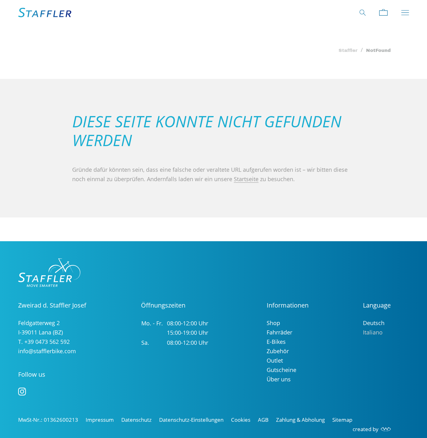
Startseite (246, 179)
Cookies (240, 419)
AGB (263, 419)
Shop (273, 323)
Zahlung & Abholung (300, 419)
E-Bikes (276, 341)
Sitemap (342, 419)
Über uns (279, 379)
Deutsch (373, 323)
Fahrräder (279, 332)
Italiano (373, 332)
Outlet (275, 360)
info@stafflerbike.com (47, 351)
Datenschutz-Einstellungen (191, 419)
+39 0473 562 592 (47, 341)
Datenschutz (136, 419)
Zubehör (278, 351)
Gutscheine (281, 370)
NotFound (378, 50)
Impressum (100, 419)
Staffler (348, 50)
